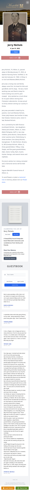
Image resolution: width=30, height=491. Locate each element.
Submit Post (15, 285)
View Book (7, 234)
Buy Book (16, 234)
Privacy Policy (11, 484)
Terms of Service (19, 484)
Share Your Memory (10, 258)
